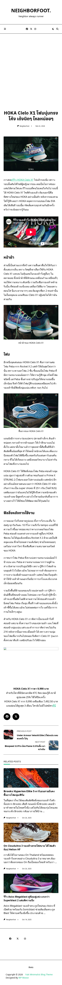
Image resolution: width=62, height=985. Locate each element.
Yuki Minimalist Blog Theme (39, 974)
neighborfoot (24, 126)
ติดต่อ (31, 967)
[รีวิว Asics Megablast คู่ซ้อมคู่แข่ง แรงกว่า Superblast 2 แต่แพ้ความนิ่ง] (31, 883)
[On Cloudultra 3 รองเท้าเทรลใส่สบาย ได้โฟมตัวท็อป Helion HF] (31, 832)
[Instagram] (35, 29)
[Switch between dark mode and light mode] (53, 29)
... (44, 811)
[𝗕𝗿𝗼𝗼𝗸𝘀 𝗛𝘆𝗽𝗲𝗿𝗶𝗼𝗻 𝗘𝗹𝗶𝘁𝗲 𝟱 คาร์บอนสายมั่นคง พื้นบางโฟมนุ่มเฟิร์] (31, 778)
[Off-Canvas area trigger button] (5, 29)
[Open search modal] (57, 29)
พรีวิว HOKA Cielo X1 (22, 179)
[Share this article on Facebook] (7, 716)
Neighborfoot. (31, 10)
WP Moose (24, 977)
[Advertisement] (31, 66)
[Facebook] (27, 29)
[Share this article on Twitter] (15, 716)
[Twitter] (31, 29)
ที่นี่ (54, 705)
